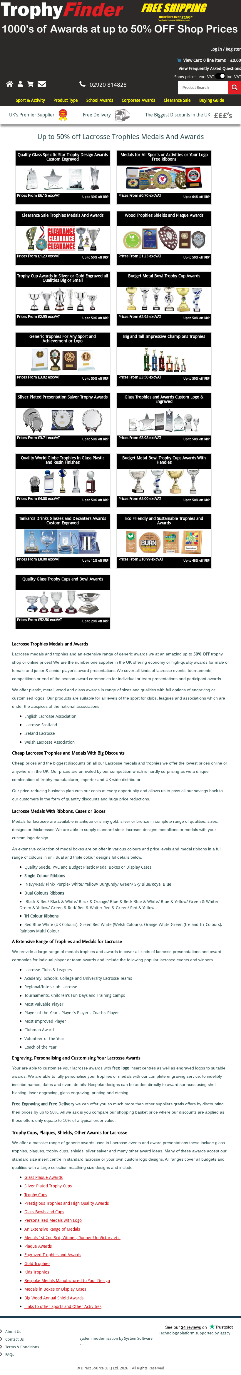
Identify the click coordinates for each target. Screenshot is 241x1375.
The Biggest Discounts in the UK (178, 115)
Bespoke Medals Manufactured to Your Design (67, 1280)
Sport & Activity (30, 100)
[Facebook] (117, 1328)
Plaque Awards (38, 1246)
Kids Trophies (36, 1272)
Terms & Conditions (22, 1347)
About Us (13, 1331)
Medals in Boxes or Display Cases (55, 1289)
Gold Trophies (37, 1263)
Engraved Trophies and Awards (52, 1254)
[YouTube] (120, 1328)
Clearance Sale (177, 100)
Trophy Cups (35, 1194)
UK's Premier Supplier (32, 115)
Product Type (65, 100)
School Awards (99, 100)
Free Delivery (97, 115)
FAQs (9, 1354)
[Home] (7, 84)
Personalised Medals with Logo (53, 1220)
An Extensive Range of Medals (52, 1229)
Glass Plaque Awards (43, 1177)
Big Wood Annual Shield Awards (53, 1298)
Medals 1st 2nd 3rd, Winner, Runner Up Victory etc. (72, 1237)
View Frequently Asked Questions (210, 68)
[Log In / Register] (20, 84)
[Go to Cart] (30, 84)
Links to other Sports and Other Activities (62, 1306)
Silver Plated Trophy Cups (48, 1186)
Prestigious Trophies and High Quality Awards (66, 1203)
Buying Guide (211, 100)
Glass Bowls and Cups (44, 1211)
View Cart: (212, 60)
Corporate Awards (138, 100)
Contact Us (14, 1339)
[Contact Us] (42, 84)
